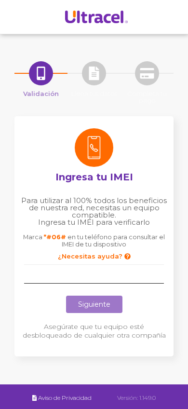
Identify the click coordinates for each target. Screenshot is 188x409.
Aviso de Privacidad (65, 397)
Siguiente (94, 304)
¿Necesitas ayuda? (91, 256)
